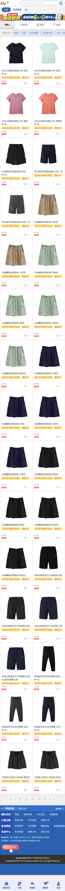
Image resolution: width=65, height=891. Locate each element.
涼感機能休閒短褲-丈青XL (46, 423)
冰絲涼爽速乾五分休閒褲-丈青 (48, 625)
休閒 (16, 32)
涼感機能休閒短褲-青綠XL (46, 322)
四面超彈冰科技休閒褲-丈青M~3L (47, 728)
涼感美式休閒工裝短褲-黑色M (16, 777)
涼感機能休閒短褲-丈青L (13, 423)
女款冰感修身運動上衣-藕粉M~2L (15, 122)
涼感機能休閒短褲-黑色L (13, 524)
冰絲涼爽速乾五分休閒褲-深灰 (16, 625)
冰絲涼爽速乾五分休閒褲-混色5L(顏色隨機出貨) (16, 678)
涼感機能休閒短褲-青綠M (46, 272)
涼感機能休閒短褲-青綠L (13, 322)
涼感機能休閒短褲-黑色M (46, 474)
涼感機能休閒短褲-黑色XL (46, 524)
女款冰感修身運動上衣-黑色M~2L (15, 72)
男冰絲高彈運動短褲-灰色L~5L (16, 221)
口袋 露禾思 (47, 32)
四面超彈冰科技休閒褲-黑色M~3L (47, 678)
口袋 (23, 32)
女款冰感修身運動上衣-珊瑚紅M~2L (48, 122)
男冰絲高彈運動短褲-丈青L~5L (48, 171)
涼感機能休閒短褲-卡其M (46, 221)
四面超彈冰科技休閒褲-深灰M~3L (15, 728)
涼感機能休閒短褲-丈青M (46, 373)
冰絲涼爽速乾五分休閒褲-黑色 (48, 575)
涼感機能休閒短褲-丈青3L (14, 474)
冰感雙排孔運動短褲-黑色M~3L (14, 173)
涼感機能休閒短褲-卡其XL (14, 272)
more (59, 808)
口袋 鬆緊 (33, 32)
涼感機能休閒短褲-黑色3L (14, 575)
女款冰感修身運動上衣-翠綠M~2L (47, 72)
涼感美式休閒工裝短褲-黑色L (48, 777)
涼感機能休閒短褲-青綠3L (14, 373)
